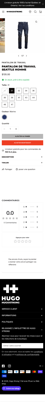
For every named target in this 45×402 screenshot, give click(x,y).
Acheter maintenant (22, 143)
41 (19, 97)
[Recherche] (35, 11)
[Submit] (40, 345)
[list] (22, 38)
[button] (40, 11)
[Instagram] (9, 366)
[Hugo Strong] (14, 11)
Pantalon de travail (14, 62)
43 (26, 97)
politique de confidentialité (27, 354)
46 (5, 104)
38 (5, 97)
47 (12, 104)
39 (12, 97)
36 (33, 91)
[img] (10, 218)
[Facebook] (3, 366)
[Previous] (18, 55)
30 (5, 91)
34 (26, 91)
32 (19, 91)
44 (33, 97)
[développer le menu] (3, 11)
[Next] (26, 55)
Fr (40, 366)
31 (12, 91)
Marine (4, 117)
